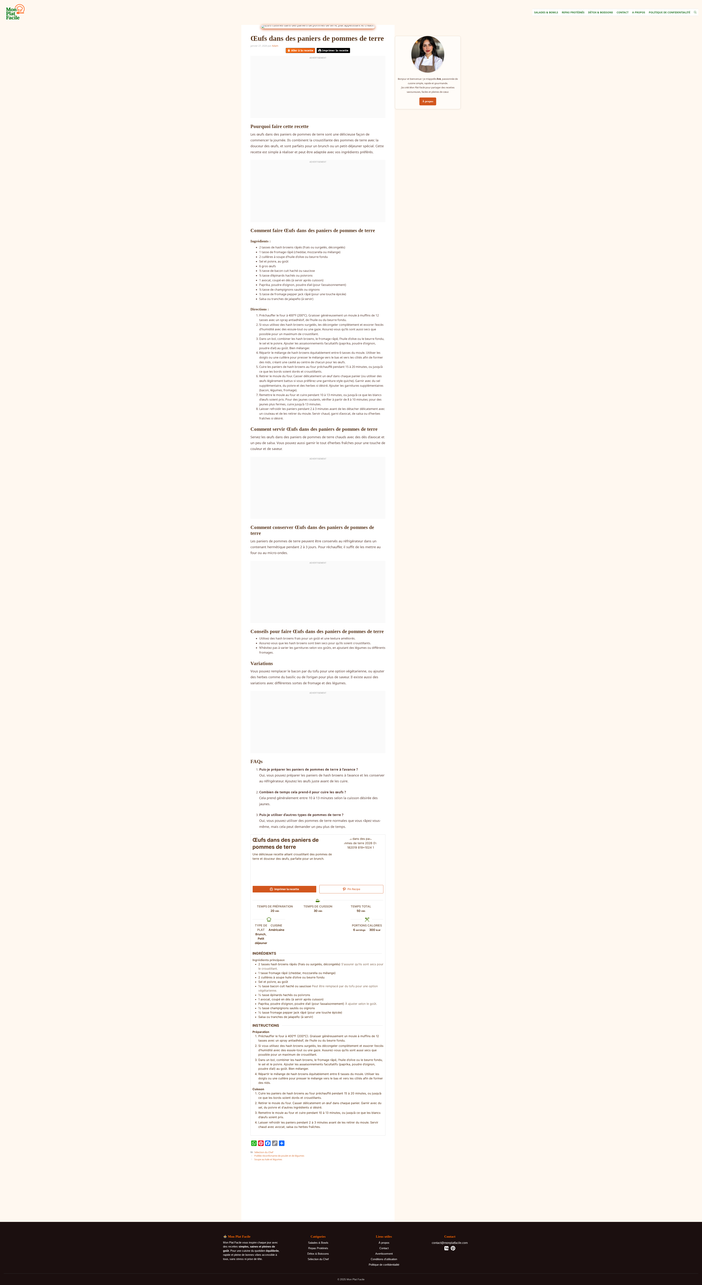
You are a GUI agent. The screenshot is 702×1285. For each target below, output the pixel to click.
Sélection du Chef (263, 1152)
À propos (427, 101)
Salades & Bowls (546, 12)
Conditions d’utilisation (384, 1259)
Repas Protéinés (573, 12)
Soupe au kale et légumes (268, 1159)
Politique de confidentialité (384, 1264)
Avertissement (384, 1253)
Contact (623, 12)
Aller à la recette (301, 50)
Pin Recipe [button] (353, 889)
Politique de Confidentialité (669, 12)
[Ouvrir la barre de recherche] (695, 12)
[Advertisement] (318, 925)
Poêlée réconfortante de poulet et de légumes (279, 1155)
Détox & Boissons (600, 12)
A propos (638, 12)
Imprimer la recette (334, 50)
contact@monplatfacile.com (450, 1242)
